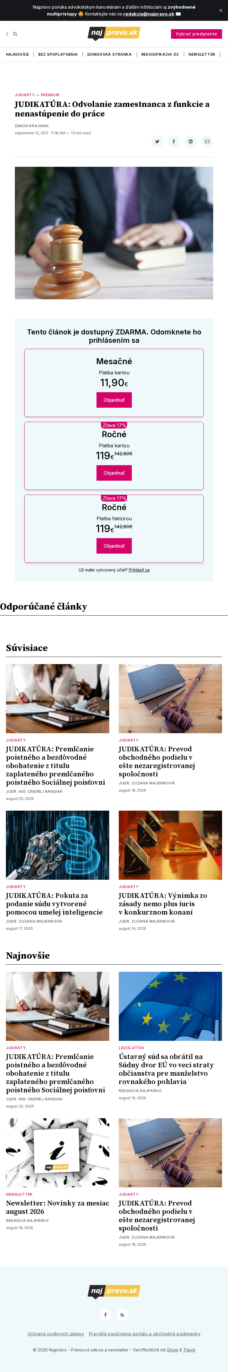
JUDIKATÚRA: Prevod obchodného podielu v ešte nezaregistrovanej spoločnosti (157, 762)
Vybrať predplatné (196, 33)
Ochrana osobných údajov (56, 1333)
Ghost (172, 1349)
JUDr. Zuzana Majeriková (147, 783)
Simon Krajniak (32, 126)
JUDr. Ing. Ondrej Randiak (34, 791)
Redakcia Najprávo (140, 1090)
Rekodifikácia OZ (160, 54)
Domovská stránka (109, 54)
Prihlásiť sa (139, 569)
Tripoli (189, 1349)
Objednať (114, 400)
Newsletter (202, 54)
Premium (50, 95)
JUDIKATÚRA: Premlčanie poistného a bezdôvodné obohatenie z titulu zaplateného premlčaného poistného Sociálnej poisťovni (55, 766)
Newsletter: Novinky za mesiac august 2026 (57, 1207)
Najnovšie (17, 54)
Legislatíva (131, 1048)
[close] (221, 10)
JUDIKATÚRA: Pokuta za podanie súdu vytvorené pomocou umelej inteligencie (54, 904)
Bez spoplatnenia (57, 54)
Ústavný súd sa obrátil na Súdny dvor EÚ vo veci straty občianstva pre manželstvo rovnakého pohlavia (166, 1069)
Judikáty (25, 95)
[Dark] (8, 34)
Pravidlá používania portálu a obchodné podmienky (145, 1333)
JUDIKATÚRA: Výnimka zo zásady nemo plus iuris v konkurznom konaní (163, 904)
